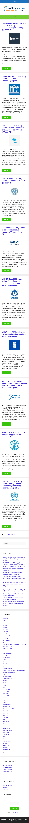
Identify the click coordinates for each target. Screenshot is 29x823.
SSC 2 (4, 739)
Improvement (6, 689)
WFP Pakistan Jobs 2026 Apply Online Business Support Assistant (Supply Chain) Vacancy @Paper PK (14, 593)
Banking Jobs (6, 640)
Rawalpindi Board (7, 730)
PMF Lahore (6, 721)
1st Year (5, 625)
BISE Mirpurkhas (7, 646)
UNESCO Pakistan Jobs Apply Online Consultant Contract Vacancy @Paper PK (14, 79)
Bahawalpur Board (7, 636)
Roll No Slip (6, 732)
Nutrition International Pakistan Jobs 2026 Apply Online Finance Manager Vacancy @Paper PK (14, 558)
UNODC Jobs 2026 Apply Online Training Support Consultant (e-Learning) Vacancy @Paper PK (13, 603)
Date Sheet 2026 (7, 653)
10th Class (5, 618)
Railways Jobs (6, 728)
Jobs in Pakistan (7, 696)
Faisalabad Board (7, 668)
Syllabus (5, 743)
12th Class (5, 623)
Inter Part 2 (6, 693)
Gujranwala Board (7, 678)
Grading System (7, 676)
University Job (6, 749)
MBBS (4, 702)
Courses (5, 651)
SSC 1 (4, 736)
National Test (6, 711)
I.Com (4, 685)
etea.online (6, 661)
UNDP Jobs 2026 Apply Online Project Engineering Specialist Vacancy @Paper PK (14, 334)
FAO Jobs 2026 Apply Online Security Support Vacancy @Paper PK (13, 434)
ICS (4, 687)
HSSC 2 (5, 683)
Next (13, 534)
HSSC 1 (5, 681)
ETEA (4, 659)
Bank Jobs (5, 638)
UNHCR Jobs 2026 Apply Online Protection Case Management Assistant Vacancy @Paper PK (14, 584)
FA (3, 666)
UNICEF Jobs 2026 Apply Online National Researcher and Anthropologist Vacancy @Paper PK (14, 568)
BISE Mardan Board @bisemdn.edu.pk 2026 (14, 644)
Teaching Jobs (6, 745)
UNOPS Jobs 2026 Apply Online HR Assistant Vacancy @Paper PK (13, 181)
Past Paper (6, 717)
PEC (4, 719)
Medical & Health (7, 704)
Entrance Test (6, 657)
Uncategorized (6, 747)
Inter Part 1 (6, 691)
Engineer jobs (6, 655)
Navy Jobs (5, 713)
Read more (6, 68)
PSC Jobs (5, 726)
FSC (4, 674)
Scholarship (6, 734)
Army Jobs (6, 634)
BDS (4, 642)
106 (9, 534)
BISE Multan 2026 (7, 649)
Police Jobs (6, 724)
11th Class (5, 621)
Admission (5, 631)
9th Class (5, 629)
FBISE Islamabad (7, 769)
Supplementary (7, 741)
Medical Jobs (6, 706)
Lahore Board (6, 698)
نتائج (4, 751)
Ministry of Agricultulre (9, 708)
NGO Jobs (5, 715)
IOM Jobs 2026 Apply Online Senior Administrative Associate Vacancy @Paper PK (14, 578)
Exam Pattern (6, 664)
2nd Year (5, 627)
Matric (4, 700)
